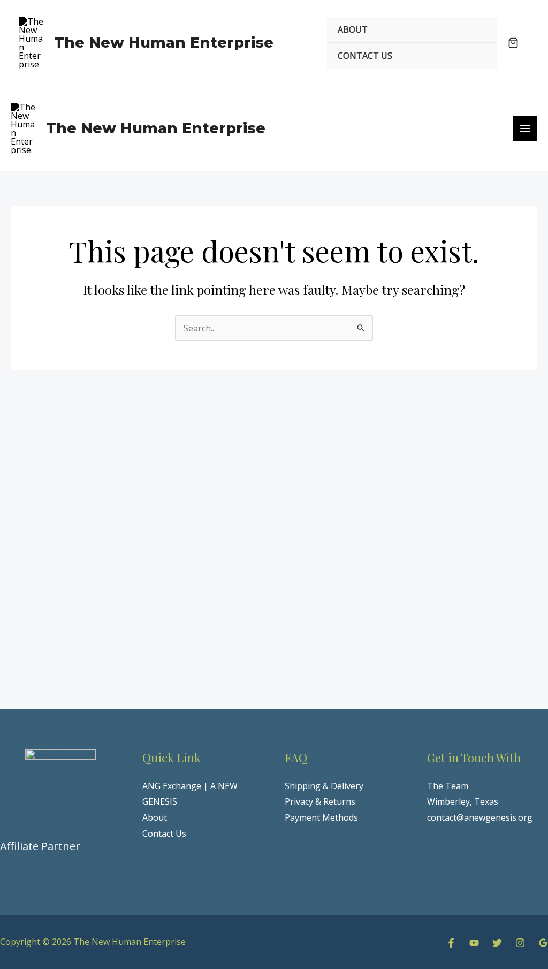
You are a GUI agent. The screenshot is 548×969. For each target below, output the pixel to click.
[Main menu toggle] (525, 128)
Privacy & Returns (320, 801)
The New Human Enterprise (163, 42)
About (154, 817)
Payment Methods (321, 817)
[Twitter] (497, 943)
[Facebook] (451, 943)
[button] (513, 43)
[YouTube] (474, 943)
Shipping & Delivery (324, 786)
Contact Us (164, 833)
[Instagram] (520, 943)
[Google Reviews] (543, 943)
